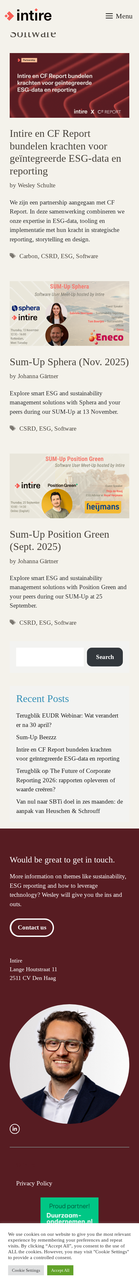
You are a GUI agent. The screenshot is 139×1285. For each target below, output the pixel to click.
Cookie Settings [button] (26, 1270)
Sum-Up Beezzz (36, 737)
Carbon (28, 256)
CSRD (49, 256)
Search (105, 656)
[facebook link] (15, 1129)
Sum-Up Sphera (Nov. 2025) (69, 362)
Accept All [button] (60, 1270)
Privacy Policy (34, 1183)
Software (87, 256)
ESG (67, 256)
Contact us (32, 927)
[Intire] (31, 16)
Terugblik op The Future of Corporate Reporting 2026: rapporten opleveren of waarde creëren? (65, 780)
